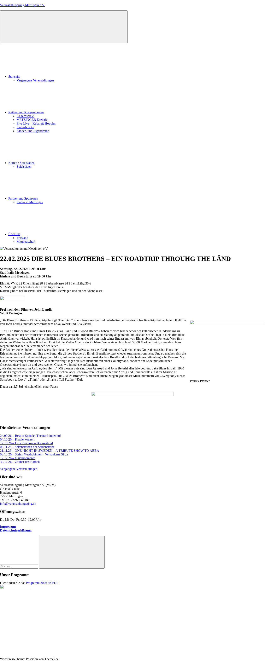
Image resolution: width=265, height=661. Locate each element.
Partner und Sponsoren (23, 198)
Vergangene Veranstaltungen (35, 80)
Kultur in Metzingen (30, 202)
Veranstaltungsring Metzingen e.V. (22, 5)
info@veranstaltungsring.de (18, 503)
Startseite (14, 76)
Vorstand (22, 238)
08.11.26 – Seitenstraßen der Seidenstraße (27, 447)
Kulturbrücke (25, 127)
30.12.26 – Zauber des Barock (20, 462)
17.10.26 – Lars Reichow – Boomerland (26, 443)
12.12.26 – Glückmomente (17, 458)
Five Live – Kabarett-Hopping (36, 123)
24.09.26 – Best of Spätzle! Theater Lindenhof (30, 435)
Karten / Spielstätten (21, 163)
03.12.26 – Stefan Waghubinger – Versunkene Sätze (34, 454)
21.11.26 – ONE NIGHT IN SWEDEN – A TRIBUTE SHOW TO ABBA (49, 450)
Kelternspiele (25, 116)
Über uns (14, 234)
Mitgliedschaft (26, 241)
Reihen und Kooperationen (26, 112)
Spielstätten (24, 166)
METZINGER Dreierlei (32, 119)
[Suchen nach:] (19, 566)
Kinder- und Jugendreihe (33, 131)
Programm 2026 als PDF (42, 583)
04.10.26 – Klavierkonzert (17, 439)
